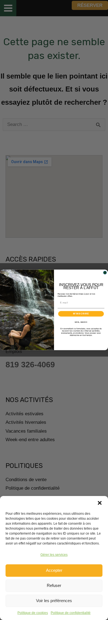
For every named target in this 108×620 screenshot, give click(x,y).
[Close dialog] (105, 272)
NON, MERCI (81, 322)
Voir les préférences (54, 600)
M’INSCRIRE (81, 313)
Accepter (54, 570)
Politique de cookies (32, 613)
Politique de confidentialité (71, 613)
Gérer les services (54, 555)
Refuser (54, 585)
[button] (99, 503)
